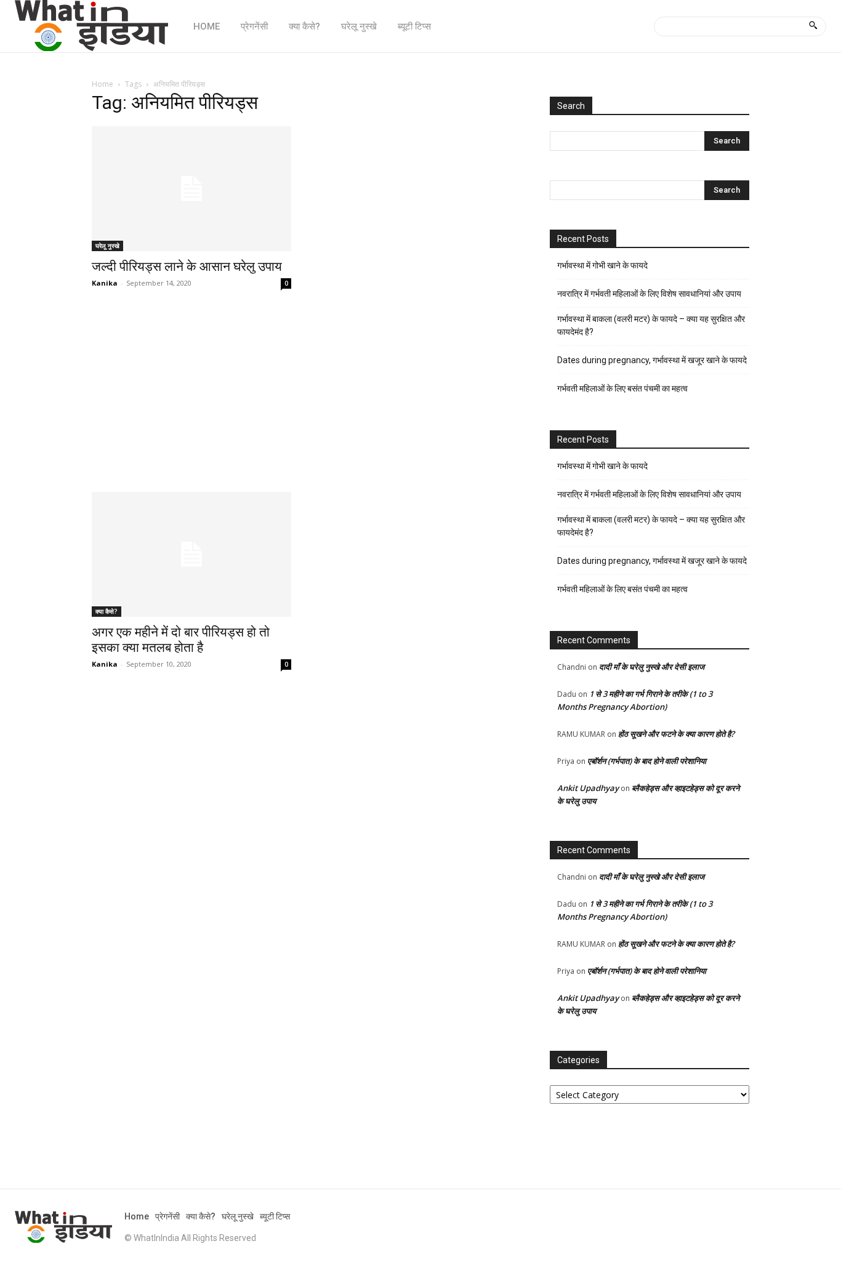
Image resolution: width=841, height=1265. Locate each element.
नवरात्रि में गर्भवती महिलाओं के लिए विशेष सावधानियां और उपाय (649, 294)
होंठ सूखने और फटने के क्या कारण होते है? (676, 733)
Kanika (105, 282)
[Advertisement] (306, 401)
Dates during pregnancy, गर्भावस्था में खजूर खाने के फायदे (652, 360)
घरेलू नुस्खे (107, 245)
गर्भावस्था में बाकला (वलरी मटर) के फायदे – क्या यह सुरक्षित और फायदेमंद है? (651, 325)
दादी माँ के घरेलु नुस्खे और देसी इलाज (651, 666)
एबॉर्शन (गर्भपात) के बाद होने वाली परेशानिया (646, 760)
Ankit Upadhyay (588, 787)
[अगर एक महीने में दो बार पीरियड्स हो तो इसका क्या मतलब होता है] (191, 554)
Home (102, 84)
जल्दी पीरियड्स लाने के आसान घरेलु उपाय (187, 266)
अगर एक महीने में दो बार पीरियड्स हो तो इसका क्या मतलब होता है (181, 640)
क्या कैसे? (106, 611)
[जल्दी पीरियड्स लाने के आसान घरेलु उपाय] (191, 188)
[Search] (813, 26)
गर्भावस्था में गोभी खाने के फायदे (602, 265)
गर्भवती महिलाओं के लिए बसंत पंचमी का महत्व (622, 388)
